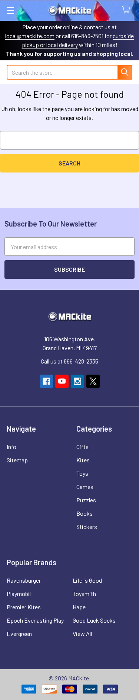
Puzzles (86, 499)
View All (82, 633)
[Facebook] (46, 381)
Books (84, 513)
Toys (82, 473)
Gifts (82, 446)
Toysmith (84, 593)
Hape (79, 606)
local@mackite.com (29, 35)
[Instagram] (77, 381)
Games (84, 486)
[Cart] (127, 10)
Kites (83, 459)
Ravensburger (24, 580)
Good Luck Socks (94, 620)
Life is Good (87, 580)
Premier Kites (24, 606)
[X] (93, 381)
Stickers (86, 526)
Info (11, 446)
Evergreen (19, 633)
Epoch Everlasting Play (35, 620)
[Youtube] (62, 381)
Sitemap (17, 459)
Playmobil (19, 593)
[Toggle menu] (10, 10)
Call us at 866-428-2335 (69, 361)
